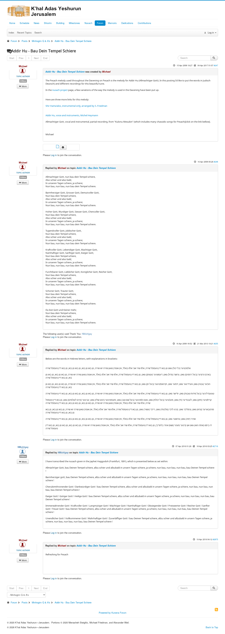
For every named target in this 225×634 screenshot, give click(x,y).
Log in (54, 155)
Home (12, 23)
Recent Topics (24, 32)
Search (38, 32)
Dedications (127, 23)
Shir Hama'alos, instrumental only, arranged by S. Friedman (76, 105)
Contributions (144, 23)
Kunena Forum (118, 612)
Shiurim (48, 23)
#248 (216, 161)
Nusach (88, 23)
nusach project (60, 90)
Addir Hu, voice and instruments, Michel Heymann (72, 115)
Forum (100, 23)
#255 (216, 343)
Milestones (74, 23)
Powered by (105, 612)
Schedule (24, 23)
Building (60, 23)
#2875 (215, 539)
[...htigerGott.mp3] (58, 147)
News (36, 23)
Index (11, 32)
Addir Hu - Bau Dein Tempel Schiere (65, 71)
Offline (23, 81)
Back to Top (212, 627)
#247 (216, 65)
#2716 (215, 446)
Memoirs (112, 23)
